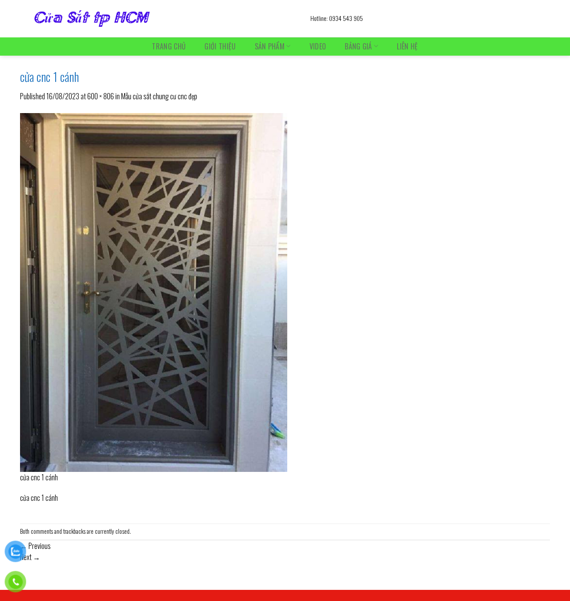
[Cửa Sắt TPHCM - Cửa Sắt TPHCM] (158, 18)
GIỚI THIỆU (220, 46)
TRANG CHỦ (169, 46)
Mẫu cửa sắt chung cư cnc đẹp (159, 96)
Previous (35, 545)
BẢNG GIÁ (358, 46)
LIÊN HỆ (407, 46)
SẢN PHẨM (270, 46)
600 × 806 (100, 96)
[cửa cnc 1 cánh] (153, 291)
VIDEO (317, 46)
